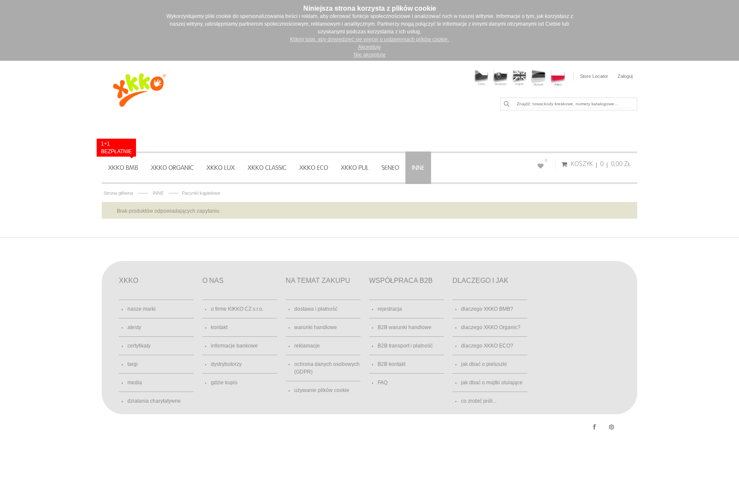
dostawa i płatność (315, 309)
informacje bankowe (234, 346)
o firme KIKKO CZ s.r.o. (237, 309)
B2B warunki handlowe (405, 327)
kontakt (219, 327)
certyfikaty (139, 346)
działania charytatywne (154, 401)
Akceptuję (369, 47)
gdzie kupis (224, 383)
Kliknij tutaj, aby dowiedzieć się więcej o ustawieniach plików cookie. (369, 39)
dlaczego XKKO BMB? (487, 309)
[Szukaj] (506, 103)
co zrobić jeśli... (479, 401)
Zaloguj (625, 76)
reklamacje (307, 346)
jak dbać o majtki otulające (492, 383)
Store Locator (594, 76)
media (134, 383)
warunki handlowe (315, 327)
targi (132, 364)
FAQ (382, 383)
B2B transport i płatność (405, 346)
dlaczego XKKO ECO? (487, 346)
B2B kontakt (391, 364)
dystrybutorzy (226, 364)
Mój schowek (546, 160)
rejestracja (390, 309)
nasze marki (141, 309)
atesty (134, 327)
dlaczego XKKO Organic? (490, 327)
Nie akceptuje (370, 55)
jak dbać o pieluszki (484, 364)
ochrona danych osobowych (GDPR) (327, 368)
